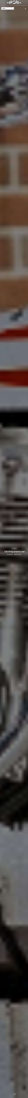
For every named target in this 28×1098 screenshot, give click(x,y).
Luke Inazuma (10, 554)
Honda (14, 548)
